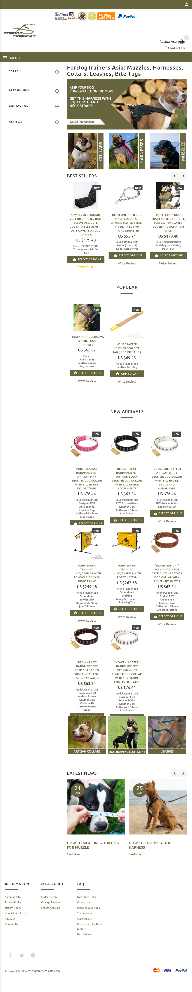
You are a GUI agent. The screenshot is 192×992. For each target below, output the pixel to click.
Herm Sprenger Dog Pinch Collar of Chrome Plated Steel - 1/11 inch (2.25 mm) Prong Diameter (127, 222)
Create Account (50, 907)
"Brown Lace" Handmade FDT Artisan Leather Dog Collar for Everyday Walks (87, 670)
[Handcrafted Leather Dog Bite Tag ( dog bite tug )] (127, 320)
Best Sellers (82, 175)
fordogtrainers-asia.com (44, 970)
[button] (85, 151)
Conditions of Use (15, 913)
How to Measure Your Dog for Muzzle (93, 845)
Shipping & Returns (88, 907)
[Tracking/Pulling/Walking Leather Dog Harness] (87, 317)
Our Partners (84, 918)
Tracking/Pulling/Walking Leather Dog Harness (92, 340)
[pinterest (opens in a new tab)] (33, 955)
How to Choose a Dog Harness (150, 845)
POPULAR (127, 287)
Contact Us (176, 48)
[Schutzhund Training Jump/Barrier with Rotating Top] (127, 542)
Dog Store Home (87, 896)
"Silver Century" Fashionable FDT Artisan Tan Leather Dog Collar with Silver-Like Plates (167, 573)
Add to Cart (130, 373)
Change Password (51, 902)
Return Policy (13, 907)
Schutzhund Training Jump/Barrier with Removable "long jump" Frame (87, 573)
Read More (73, 854)
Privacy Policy (13, 902)
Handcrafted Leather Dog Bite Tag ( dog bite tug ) (127, 348)
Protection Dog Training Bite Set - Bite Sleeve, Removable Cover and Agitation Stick (168, 222)
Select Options (89, 259)
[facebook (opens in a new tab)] (10, 955)
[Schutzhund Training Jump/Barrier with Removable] (87, 542)
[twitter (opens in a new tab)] (21, 955)
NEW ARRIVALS (127, 411)
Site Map (10, 918)
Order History (49, 896)
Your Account (85, 913)
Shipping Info (13, 896)
